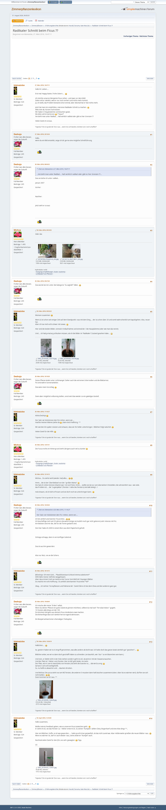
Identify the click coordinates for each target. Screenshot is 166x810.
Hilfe (120, 807)
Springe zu (120, 793)
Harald (71, 26)
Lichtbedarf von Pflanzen (44, 274)
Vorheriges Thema (130, 36)
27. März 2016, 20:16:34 (42, 134)
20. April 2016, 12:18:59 (44, 718)
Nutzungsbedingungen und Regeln (134, 807)
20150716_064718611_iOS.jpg (72, 259)
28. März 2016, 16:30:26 (42, 505)
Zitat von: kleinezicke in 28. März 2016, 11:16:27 (54, 510)
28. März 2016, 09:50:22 (44, 311)
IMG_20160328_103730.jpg (69, 359)
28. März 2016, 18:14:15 (42, 571)
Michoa (17, 230)
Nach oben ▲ (151, 807)
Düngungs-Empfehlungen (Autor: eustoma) (50, 272)
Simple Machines (26, 807)
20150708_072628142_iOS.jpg (48, 259)
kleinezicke (19, 85)
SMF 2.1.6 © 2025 (15, 807)
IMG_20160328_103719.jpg (47, 359)
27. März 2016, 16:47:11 (42, 85)
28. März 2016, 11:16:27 (42, 411)
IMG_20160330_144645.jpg (47, 700)
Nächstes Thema (146, 36)
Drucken (150, 78)
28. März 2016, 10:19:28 (42, 376)
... (35, 78)
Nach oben (16, 784)
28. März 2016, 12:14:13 (42, 474)
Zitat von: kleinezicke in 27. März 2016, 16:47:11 (54, 169)
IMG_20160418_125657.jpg (47, 767)
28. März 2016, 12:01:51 (42, 445)
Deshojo (18, 134)
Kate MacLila (85, 26)
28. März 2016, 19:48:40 (42, 601)
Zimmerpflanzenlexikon (26, 9)
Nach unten (16, 78)
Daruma (77, 26)
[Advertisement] (83, 57)
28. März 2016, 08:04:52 (42, 164)
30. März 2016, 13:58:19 (44, 641)
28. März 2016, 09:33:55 (44, 230)
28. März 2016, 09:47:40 (42, 281)
